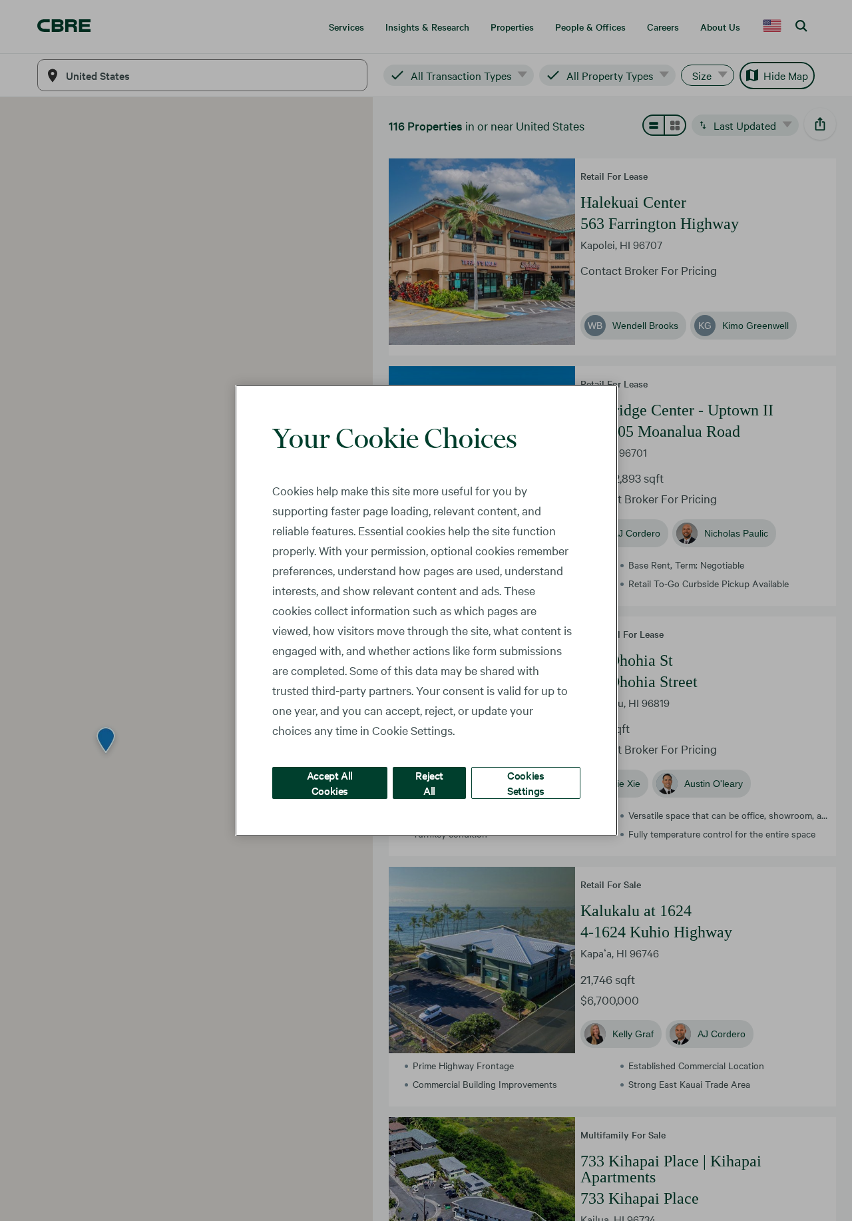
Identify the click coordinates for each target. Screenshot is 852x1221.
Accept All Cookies (330, 783)
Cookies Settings (525, 783)
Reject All (429, 783)
